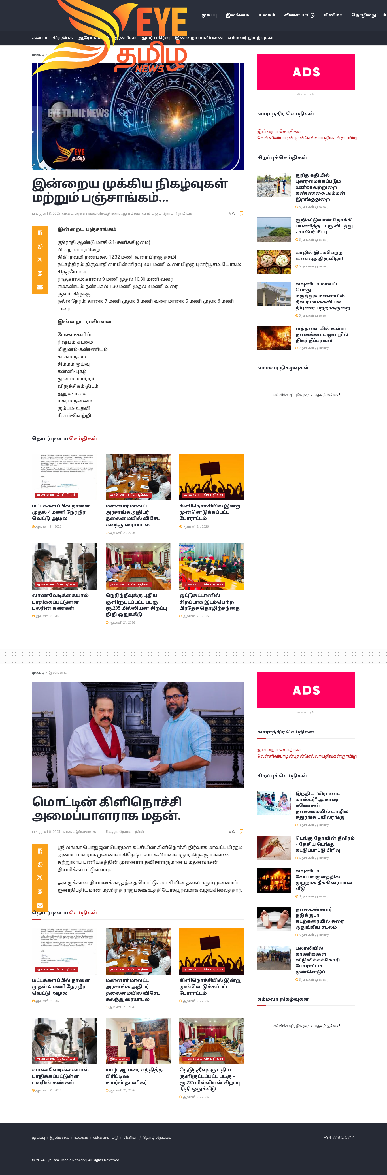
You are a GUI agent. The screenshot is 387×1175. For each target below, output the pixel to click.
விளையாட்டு (299, 15)
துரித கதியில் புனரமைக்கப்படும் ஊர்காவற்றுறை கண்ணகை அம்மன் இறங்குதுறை (320, 187)
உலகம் (266, 15)
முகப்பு (209, 15)
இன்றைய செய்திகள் (279, 131)
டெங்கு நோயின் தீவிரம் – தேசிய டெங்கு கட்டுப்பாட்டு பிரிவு (325, 844)
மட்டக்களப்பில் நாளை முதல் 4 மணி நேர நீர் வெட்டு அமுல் (61, 513)
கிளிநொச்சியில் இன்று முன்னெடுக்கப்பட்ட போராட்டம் (210, 513)
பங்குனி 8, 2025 (46, 214)
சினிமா (333, 15)
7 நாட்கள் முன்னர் (313, 348)
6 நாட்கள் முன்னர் (313, 240)
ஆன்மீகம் (130, 214)
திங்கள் (333, 138)
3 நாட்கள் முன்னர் (313, 825)
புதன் (299, 138)
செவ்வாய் (315, 138)
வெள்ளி (265, 138)
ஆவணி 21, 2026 (48, 527)
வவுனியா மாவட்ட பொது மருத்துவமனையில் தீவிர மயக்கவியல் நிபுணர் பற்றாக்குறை (322, 296)
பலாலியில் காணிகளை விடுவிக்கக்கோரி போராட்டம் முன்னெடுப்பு (317, 960)
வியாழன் (284, 138)
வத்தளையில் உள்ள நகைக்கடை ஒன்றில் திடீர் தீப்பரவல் (321, 335)
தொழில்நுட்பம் (157, 1138)
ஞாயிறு (349, 138)
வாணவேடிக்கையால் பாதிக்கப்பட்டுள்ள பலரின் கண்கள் (60, 602)
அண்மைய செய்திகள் (97, 214)
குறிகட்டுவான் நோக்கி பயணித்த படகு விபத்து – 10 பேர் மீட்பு (324, 226)
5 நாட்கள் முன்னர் (313, 207)
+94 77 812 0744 (339, 1137)
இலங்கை (237, 15)
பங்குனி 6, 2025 (46, 832)
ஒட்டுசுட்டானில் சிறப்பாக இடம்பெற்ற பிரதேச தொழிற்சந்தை (209, 602)
